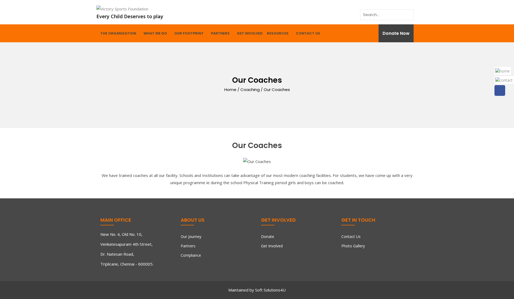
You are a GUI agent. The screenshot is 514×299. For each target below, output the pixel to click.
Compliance (191, 255)
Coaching (250, 89)
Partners (220, 33)
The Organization (118, 33)
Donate (267, 236)
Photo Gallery (353, 245)
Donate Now (396, 33)
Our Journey (191, 236)
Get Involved (250, 33)
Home (230, 89)
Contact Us (308, 33)
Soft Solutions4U (270, 290)
